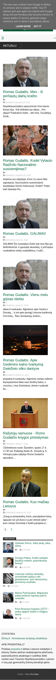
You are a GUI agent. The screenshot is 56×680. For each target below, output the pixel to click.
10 (6, 303)
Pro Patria (35, 674)
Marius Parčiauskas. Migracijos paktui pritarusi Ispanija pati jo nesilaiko (31, 596)
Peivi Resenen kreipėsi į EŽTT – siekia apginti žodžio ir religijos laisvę (32, 612)
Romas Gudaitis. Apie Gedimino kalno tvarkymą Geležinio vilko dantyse (23, 364)
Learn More (23, 26)
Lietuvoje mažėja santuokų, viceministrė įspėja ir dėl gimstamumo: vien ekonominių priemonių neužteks (31, 578)
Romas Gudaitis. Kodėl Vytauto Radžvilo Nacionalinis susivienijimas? (27, 164)
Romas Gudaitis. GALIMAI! (24, 233)
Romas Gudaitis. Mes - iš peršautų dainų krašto (23, 94)
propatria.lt (16, 649)
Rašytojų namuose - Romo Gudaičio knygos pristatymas (25, 435)
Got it (37, 26)
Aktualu (9, 45)
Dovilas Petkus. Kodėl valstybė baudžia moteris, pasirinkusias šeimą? (31, 561)
